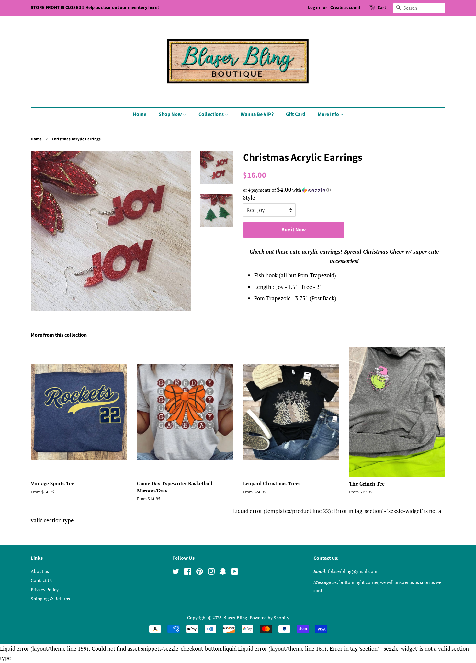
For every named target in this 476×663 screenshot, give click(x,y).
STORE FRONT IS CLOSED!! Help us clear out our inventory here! (95, 8)
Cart (382, 8)
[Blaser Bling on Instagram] (211, 572)
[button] (344, 190)
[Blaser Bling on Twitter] (175, 572)
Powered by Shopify (269, 617)
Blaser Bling (235, 617)
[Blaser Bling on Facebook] (187, 572)
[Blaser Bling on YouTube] (234, 572)
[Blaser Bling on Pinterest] (199, 572)
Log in (314, 8)
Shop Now (171, 114)
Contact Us (41, 580)
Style (249, 197)
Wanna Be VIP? (257, 114)
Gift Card (295, 114)
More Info (329, 114)
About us (40, 571)
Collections (211, 114)
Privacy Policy (45, 589)
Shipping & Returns (50, 598)
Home (139, 114)
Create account (345, 8)
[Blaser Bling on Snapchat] (222, 572)
